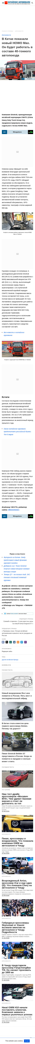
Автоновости (19, 31)
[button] (17, 132)
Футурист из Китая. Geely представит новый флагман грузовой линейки (15, 560)
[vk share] (14, 642)
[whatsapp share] (10, 642)
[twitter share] (7, 642)
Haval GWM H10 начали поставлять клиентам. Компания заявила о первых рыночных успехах (17, 1011)
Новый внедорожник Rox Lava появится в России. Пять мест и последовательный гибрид (17, 695)
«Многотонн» (14, 510)
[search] (32, 3)
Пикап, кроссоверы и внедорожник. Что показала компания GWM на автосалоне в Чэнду (17, 842)
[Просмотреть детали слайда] (18, 614)
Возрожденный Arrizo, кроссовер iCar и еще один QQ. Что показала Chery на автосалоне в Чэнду (17, 884)
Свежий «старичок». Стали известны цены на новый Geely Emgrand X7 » (18, 622)
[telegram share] (22, 642)
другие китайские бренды (10, 659)
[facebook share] (3, 642)
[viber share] (25, 642)
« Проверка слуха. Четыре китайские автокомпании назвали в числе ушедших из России (17, 633)
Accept (27, 1041)
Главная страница (7, 31)
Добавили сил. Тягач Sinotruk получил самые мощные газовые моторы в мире (16, 569)
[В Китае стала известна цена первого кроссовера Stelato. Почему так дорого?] (17, 711)
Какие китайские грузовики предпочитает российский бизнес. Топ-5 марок (17, 431)
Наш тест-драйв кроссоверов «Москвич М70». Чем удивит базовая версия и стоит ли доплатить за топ (16, 799)
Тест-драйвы (6, 789)
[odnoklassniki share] (18, 642)
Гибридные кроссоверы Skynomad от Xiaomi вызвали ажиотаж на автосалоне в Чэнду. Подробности (15, 927)
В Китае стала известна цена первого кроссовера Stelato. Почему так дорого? (15, 726)
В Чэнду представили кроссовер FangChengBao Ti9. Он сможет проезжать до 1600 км (16, 969)
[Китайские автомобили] (17, 3)
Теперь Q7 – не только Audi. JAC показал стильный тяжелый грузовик (17, 577)
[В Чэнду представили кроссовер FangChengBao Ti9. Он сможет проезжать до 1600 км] (17, 950)
